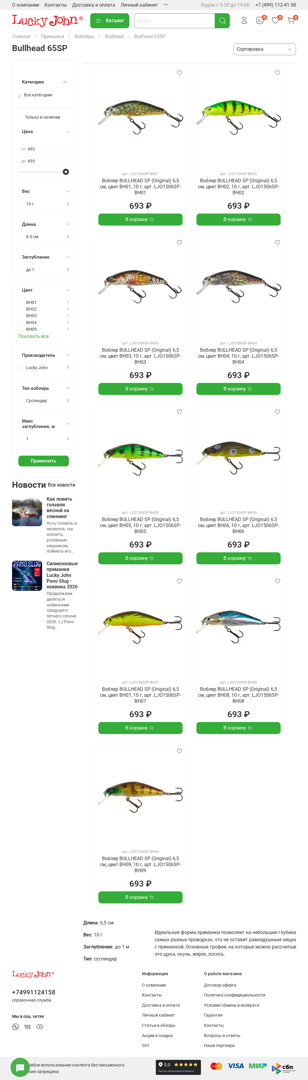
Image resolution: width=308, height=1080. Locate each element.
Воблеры (84, 36)
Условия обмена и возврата (231, 1005)
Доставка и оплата (93, 5)
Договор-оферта (220, 985)
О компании (25, 5)
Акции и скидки (157, 1035)
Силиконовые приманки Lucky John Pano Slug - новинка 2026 (62, 575)
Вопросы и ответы (222, 1035)
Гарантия (213, 1015)
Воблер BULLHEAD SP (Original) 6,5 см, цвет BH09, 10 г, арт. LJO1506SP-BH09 (140, 864)
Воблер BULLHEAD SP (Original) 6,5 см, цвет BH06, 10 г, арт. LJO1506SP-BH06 (238, 525)
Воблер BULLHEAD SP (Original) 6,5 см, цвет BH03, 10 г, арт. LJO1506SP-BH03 (140, 356)
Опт (145, 1045)
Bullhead (114, 36)
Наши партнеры (219, 1045)
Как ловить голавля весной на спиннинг (59, 507)
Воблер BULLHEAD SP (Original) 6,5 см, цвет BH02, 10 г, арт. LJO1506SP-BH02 (238, 187)
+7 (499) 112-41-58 (275, 5)
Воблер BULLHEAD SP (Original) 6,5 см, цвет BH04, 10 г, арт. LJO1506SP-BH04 (238, 356)
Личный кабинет (139, 5)
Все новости (61, 485)
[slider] (65, 171)
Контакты (56, 5)
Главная (21, 36)
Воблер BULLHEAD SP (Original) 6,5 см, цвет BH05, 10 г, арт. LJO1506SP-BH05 (140, 525)
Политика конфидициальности (234, 995)
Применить (43, 461)
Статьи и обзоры (158, 1025)
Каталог (115, 20)
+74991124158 (33, 992)
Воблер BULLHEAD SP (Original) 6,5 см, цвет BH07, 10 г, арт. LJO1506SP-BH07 (140, 695)
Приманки (52, 36)
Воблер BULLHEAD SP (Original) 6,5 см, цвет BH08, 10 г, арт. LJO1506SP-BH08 (238, 695)
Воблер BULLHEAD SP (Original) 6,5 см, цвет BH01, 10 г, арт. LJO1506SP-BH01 (140, 187)
